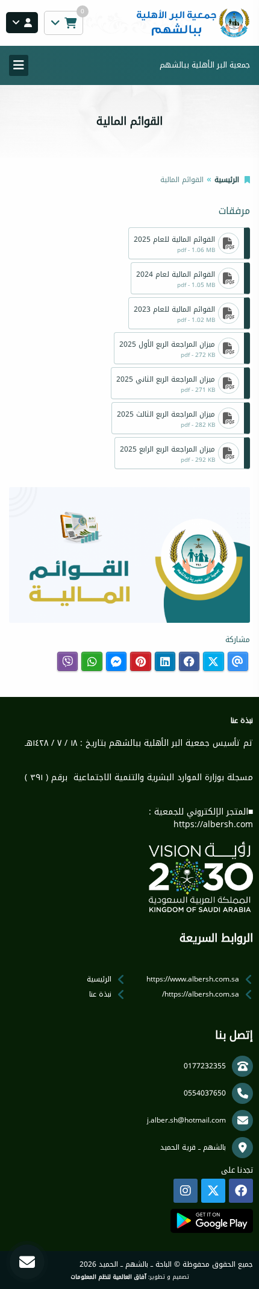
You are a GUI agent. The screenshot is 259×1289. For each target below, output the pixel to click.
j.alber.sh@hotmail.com (186, 1120)
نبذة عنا (100, 994)
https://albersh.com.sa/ (200, 994)
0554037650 (205, 1093)
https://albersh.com (213, 824)
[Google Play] (211, 1221)
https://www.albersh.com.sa (192, 979)
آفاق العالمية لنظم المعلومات (108, 1277)
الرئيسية (226, 179)
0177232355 (205, 1066)
